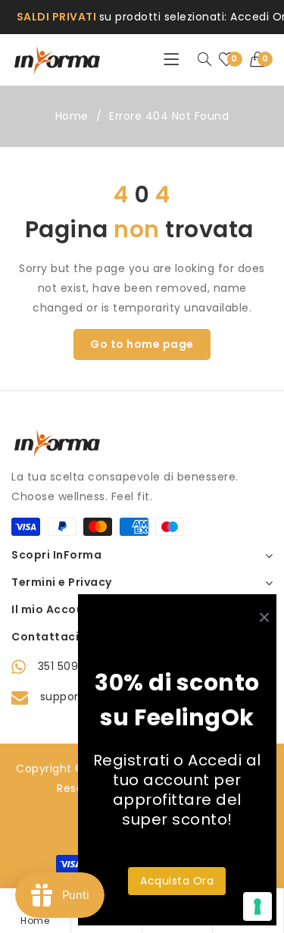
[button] (261, 60)
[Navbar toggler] (171, 60)
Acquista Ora (177, 880)
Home (72, 116)
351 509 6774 (74, 666)
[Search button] (204, 59)
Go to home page (142, 344)
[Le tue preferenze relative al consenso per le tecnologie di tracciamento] (257, 906)
